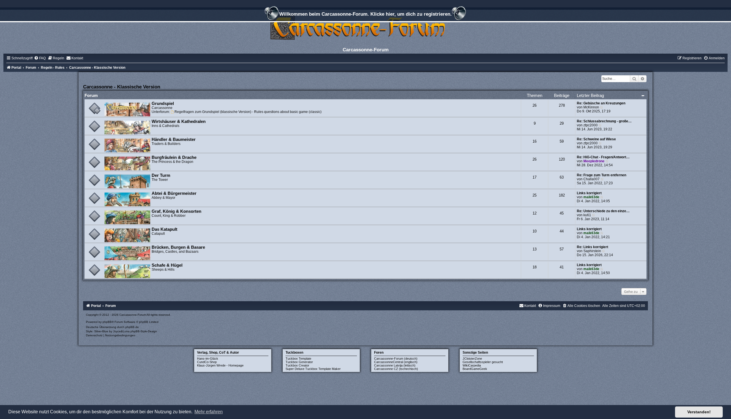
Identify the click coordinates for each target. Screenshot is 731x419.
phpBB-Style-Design (143, 331)
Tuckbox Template (298, 358)
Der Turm (161, 175)
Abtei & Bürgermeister (174, 193)
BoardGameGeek (475, 369)
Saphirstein (592, 251)
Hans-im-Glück (207, 358)
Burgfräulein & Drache (174, 157)
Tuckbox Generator (299, 362)
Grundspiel (163, 103)
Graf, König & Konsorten (176, 211)
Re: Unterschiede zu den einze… (603, 211)
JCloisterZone (472, 358)
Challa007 (591, 179)
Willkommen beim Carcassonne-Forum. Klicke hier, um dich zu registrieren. (365, 14)
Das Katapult (164, 229)
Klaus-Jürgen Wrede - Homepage (220, 365)
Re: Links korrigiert (592, 247)
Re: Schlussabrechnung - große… (604, 121)
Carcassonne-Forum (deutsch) (395, 358)
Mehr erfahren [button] (208, 411)
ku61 (587, 215)
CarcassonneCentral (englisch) (395, 362)
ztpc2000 (590, 125)
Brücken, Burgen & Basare (178, 247)
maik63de (591, 197)
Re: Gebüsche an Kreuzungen (601, 103)
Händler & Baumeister (174, 139)
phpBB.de (132, 327)
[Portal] (365, 27)
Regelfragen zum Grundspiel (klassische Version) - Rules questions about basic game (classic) (248, 112)
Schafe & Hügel (167, 265)
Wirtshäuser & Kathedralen (179, 121)
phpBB (107, 321)
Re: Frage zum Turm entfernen (601, 175)
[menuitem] (40, 58)
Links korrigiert (589, 193)
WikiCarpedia (472, 365)
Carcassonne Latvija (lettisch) (394, 365)
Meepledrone (594, 161)
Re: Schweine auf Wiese (596, 139)
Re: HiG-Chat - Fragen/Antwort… (603, 157)
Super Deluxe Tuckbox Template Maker (313, 369)
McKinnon (591, 107)
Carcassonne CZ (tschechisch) (396, 369)
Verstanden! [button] (699, 412)
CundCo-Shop (207, 362)
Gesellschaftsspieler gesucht (483, 362)
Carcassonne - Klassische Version (121, 86)
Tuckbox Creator (297, 365)
